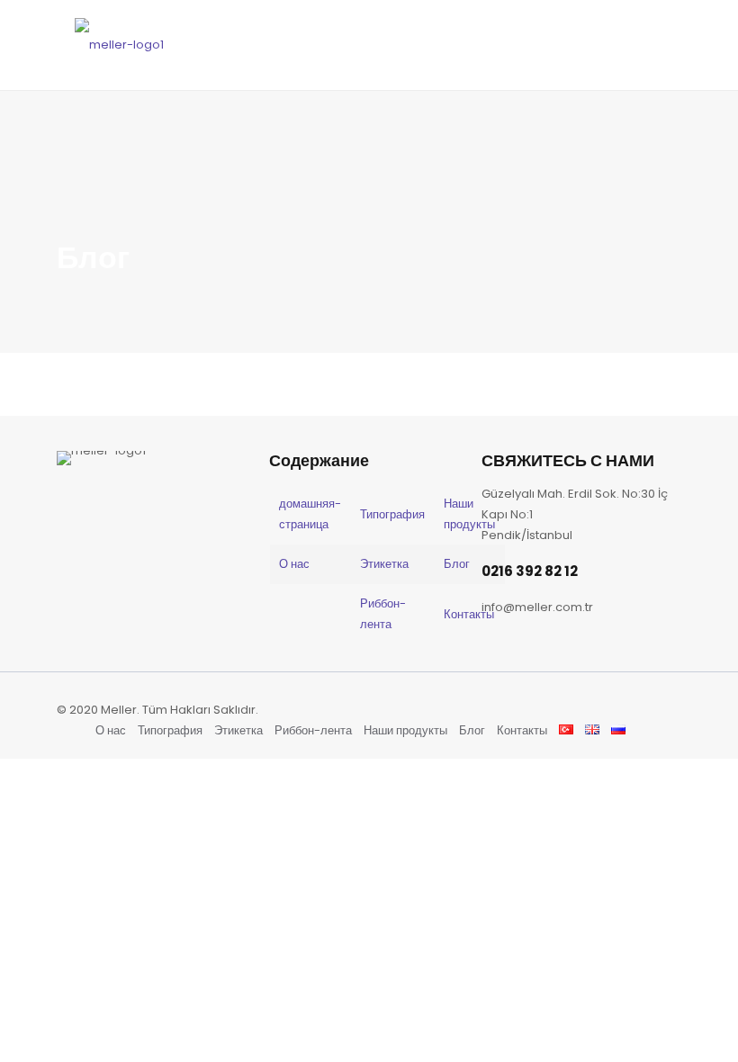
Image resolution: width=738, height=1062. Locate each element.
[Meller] (119, 45)
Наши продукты (405, 730)
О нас (294, 563)
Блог (457, 563)
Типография (392, 514)
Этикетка (384, 563)
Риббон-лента (313, 730)
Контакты (469, 614)
